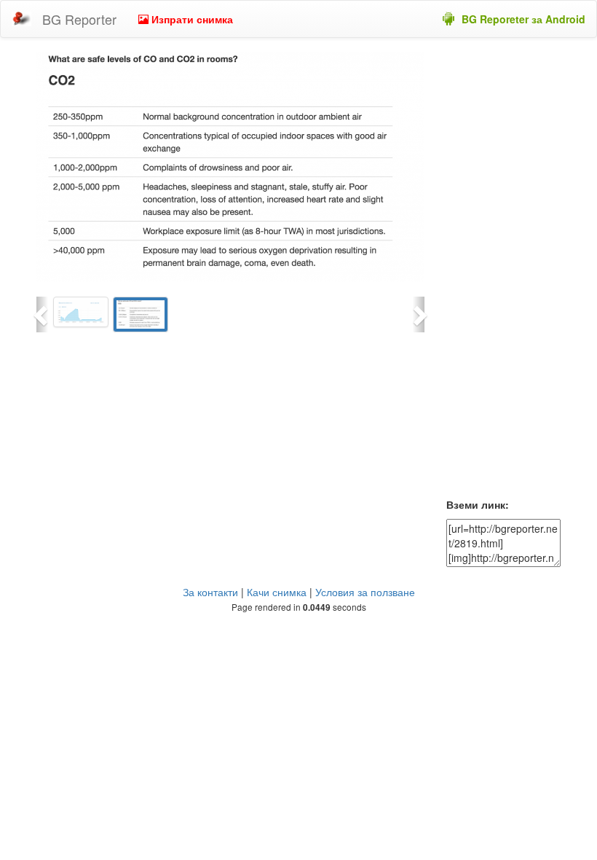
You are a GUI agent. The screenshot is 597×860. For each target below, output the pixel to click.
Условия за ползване (365, 592)
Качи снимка (277, 592)
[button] (42, 314)
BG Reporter (79, 18)
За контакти (210, 592)
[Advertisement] (503, 271)
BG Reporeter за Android (523, 19)
